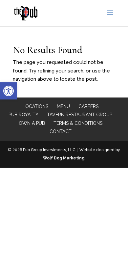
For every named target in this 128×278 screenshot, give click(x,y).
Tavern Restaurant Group (79, 114)
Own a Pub (32, 123)
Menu (63, 106)
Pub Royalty (23, 114)
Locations (35, 106)
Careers (88, 106)
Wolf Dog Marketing (63, 158)
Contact (61, 131)
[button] (8, 90)
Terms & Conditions (77, 123)
